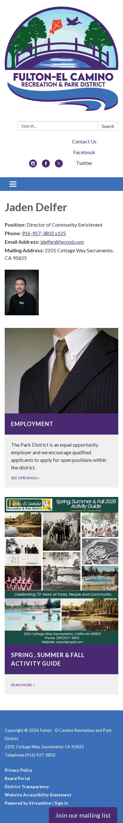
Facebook (84, 152)
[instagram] (33, 165)
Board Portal (17, 778)
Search (108, 126)
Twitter (84, 163)
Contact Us (84, 141)
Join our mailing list (83, 815)
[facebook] (46, 165)
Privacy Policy (18, 770)
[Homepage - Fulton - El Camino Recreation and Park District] (61, 62)
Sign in (61, 803)
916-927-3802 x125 (44, 233)
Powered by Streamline (28, 803)
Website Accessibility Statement (38, 794)
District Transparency (27, 786)
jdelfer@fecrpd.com (62, 242)
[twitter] (59, 165)
